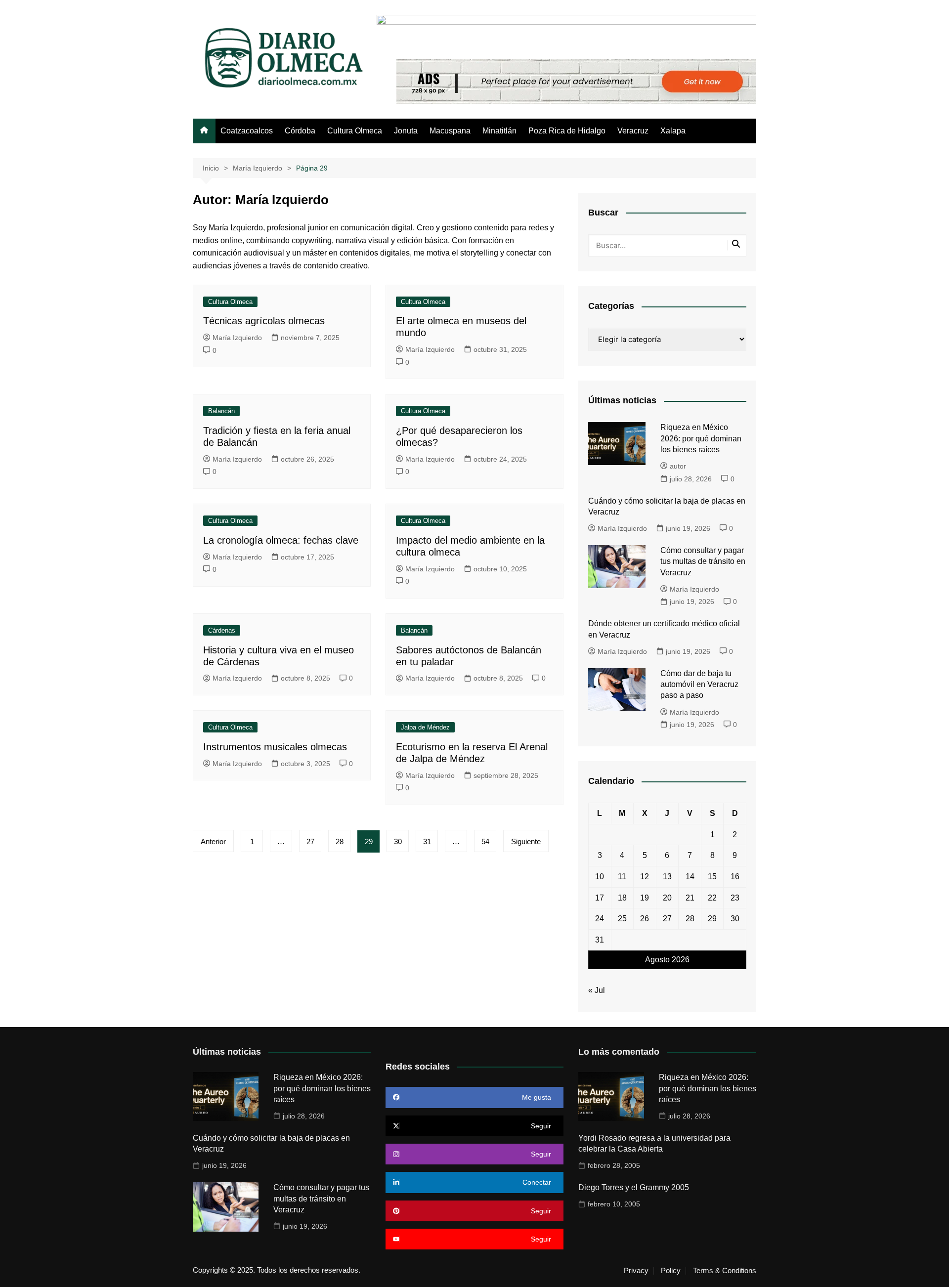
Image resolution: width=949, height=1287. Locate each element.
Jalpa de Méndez (425, 727)
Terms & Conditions (724, 1271)
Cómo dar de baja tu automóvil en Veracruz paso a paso (699, 684)
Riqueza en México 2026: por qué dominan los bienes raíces (700, 438)
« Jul (596, 990)
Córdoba (300, 131)
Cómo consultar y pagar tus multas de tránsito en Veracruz (702, 561)
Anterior (213, 841)
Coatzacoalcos (246, 131)
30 (398, 841)
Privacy (636, 1271)
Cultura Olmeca (354, 131)
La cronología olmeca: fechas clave (280, 540)
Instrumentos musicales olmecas (275, 746)
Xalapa (673, 131)
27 (310, 841)
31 (427, 841)
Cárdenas (221, 630)
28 (340, 841)
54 (485, 841)
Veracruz (632, 131)
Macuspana (450, 131)
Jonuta (406, 131)
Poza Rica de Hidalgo (566, 131)
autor (678, 466)
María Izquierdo (237, 338)
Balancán (221, 411)
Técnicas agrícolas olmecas (264, 320)
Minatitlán (499, 131)
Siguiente (526, 841)
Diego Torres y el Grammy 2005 (633, 1187)
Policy (671, 1271)
